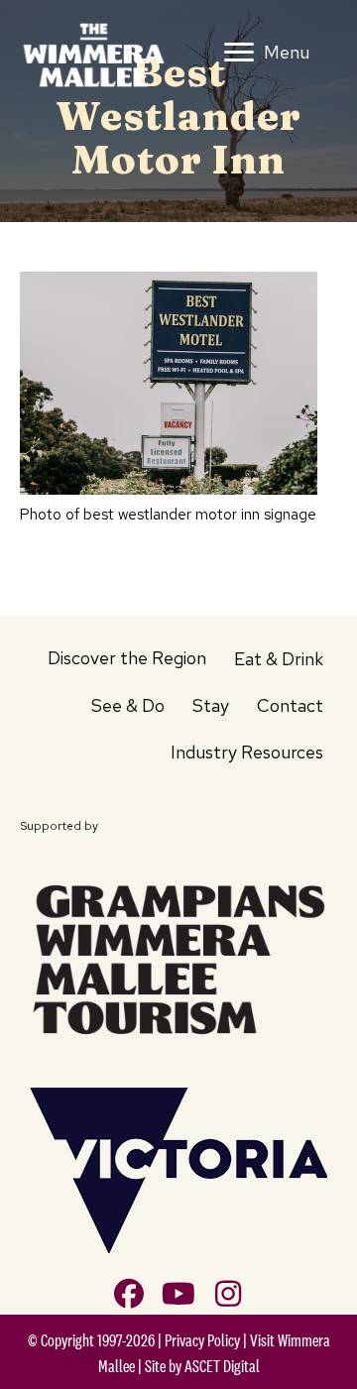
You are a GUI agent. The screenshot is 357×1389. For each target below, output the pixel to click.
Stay (210, 705)
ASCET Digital (222, 1366)
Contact (290, 705)
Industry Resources (247, 752)
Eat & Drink (278, 658)
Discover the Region (127, 657)
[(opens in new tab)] (178, 956)
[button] (129, 1294)
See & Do (128, 705)
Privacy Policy (202, 1340)
